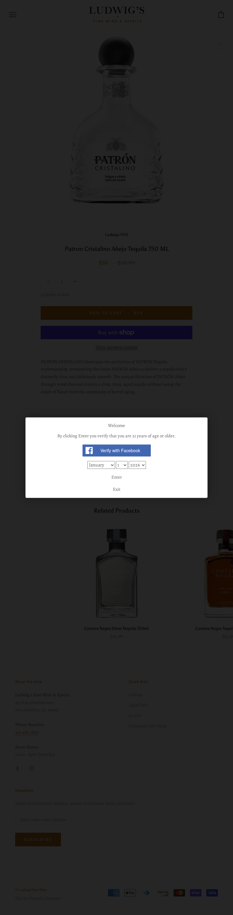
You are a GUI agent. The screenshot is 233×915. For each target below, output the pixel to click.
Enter (116, 477)
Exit (116, 489)
